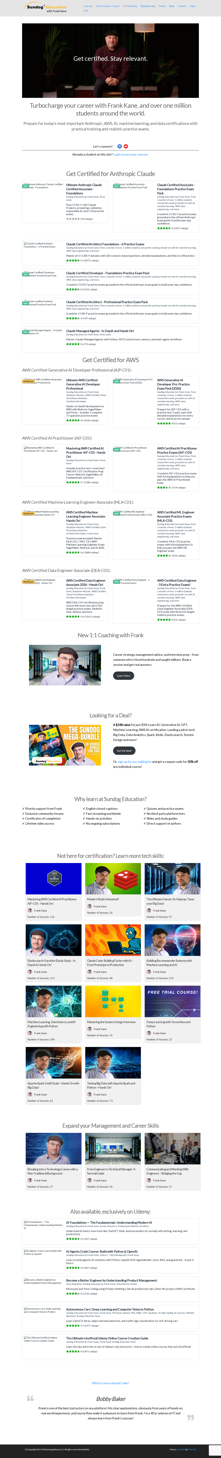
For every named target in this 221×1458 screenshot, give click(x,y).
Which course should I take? (110, 1383)
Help (192, 6)
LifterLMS (192, 1449)
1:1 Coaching (130, 6)
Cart (85, 10)
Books (162, 6)
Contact (182, 6)
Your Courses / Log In (107, 6)
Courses (88, 6)
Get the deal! (124, 750)
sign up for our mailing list (135, 761)
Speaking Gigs (148, 6)
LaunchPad (181, 1449)
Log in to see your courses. (131, 154)
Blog (171, 6)
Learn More (123, 675)
